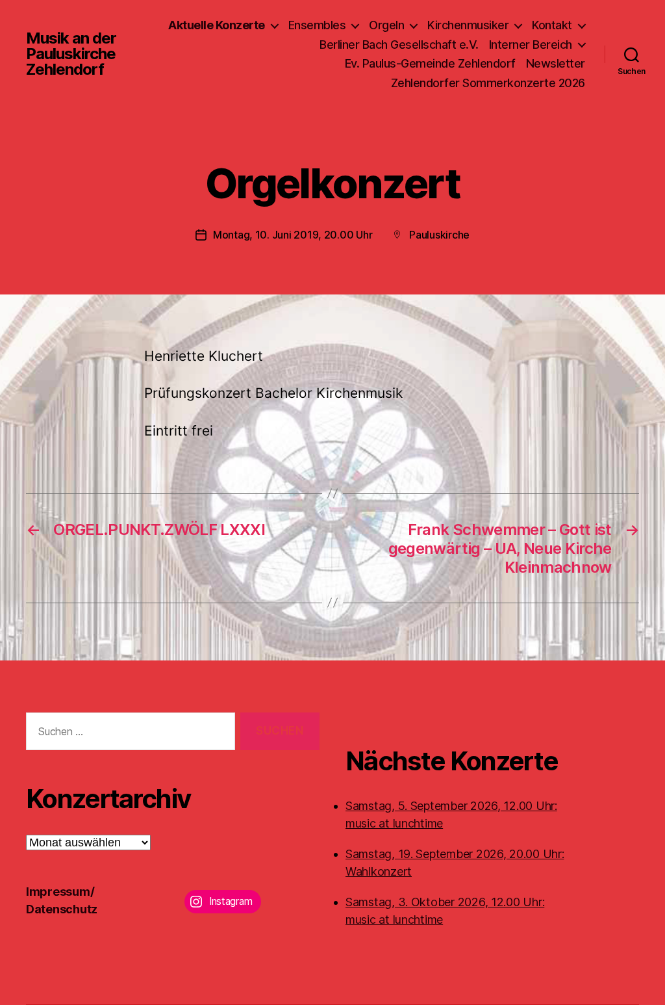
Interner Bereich (530, 44)
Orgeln (386, 25)
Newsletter (555, 63)
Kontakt (552, 25)
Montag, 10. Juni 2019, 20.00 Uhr (292, 234)
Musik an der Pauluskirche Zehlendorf (71, 54)
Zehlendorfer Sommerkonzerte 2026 (488, 83)
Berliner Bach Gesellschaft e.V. (399, 44)
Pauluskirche (439, 234)
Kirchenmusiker (467, 25)
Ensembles (317, 25)
